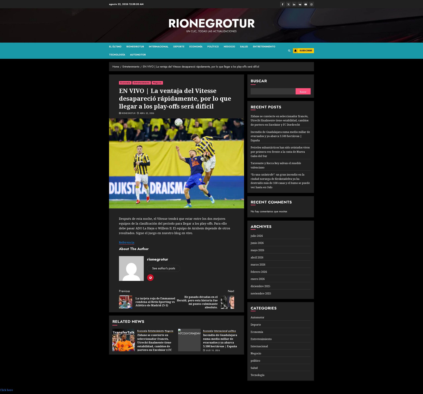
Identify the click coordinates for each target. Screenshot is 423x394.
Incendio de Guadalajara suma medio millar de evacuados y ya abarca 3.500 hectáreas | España (220, 340)
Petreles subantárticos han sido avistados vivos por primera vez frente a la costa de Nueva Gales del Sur (280, 152)
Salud (244, 46)
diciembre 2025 (260, 286)
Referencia (126, 242)
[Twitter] (288, 4)
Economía (195, 46)
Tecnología (117, 54)
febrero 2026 (259, 272)
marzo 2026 (258, 264)
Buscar (259, 81)
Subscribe (306, 50)
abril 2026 (257, 257)
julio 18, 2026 (213, 350)
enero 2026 (258, 279)
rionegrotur (211, 23)
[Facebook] (282, 4)
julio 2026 (257, 236)
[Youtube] (305, 4)
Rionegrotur (135, 46)
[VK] (299, 4)
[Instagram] (311, 4)
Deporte (178, 46)
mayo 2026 (257, 250)
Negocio (229, 46)
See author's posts (163, 268)
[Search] (289, 51)
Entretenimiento (264, 46)
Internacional (158, 46)
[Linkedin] (294, 4)
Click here (6, 390)
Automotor (138, 54)
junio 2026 (257, 243)
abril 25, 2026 (147, 113)
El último (115, 46)
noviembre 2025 (261, 293)
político (213, 46)
